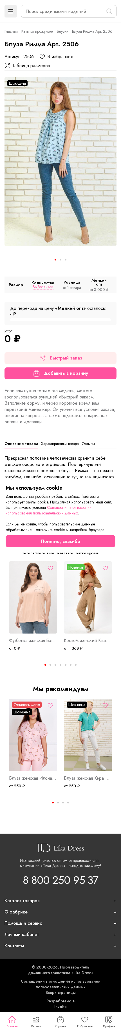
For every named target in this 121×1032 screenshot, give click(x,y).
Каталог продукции (37, 31)
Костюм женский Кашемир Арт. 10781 (88, 640)
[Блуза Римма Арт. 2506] (60, 161)
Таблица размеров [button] (31, 66)
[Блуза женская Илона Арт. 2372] (33, 735)
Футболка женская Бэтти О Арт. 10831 (33, 640)
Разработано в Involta (60, 1003)
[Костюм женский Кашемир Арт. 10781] (88, 597)
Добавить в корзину (66, 373)
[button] (11, 11)
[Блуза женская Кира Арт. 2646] (88, 735)
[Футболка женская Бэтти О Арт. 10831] (33, 597)
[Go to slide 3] (65, 259)
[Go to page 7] (75, 665)
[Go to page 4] (68, 802)
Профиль (109, 1026)
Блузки (62, 31)
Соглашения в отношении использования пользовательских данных (60, 984)
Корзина (60, 1026)
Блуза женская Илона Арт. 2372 (33, 778)
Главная (12, 1026)
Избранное (85, 1026)
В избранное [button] (60, 57)
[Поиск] (109, 11)
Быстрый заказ (66, 358)
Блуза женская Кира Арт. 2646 (88, 778)
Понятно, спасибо (60, 541)
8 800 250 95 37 (60, 880)
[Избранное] (50, 568)
